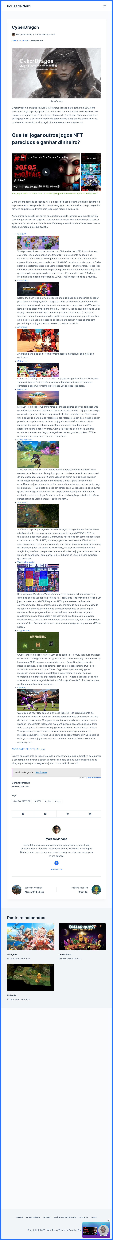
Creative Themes (77, 1230)
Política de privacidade (65, 1217)
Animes (19, 1217)
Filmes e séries (33, 1217)
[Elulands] (30, 977)
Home (14, 41)
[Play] (91, 169)
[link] (16, 157)
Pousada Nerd (19, 6)
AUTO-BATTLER (20, 749)
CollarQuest (65, 954)
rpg (43, 749)
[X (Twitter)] (45, 814)
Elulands (11, 995)
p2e (38, 749)
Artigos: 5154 (56, 869)
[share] (74, 156)
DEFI (32, 749)
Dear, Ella (12, 954)
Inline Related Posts (94, 777)
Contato (84, 1217)
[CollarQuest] (82, 936)
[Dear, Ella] (30, 936)
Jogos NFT (23, 41)
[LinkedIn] (90, 814)
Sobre (94, 1217)
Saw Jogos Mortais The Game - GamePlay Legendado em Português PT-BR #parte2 (45, 157)
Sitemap (47, 1217)
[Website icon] (56, 863)
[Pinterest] (68, 814)
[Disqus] (56, 1054)
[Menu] (104, 6)
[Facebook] (23, 814)
